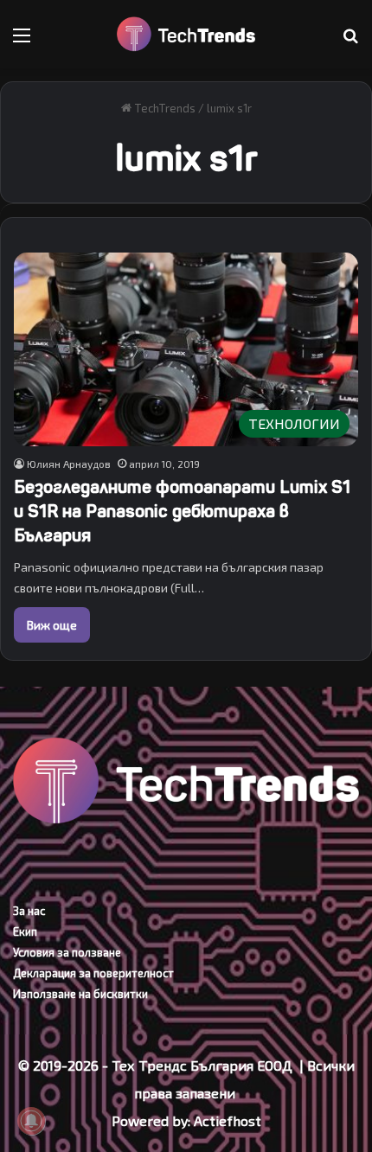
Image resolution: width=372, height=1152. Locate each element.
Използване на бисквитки (80, 994)
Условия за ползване (67, 952)
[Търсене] (350, 41)
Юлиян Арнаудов (69, 464)
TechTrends (163, 108)
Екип (25, 931)
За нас (29, 911)
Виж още (52, 625)
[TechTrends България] (186, 34)
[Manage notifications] (31, 1121)
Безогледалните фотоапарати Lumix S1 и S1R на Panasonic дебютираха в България (182, 512)
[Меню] (21, 41)
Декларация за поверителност (93, 973)
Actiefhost (227, 1120)
